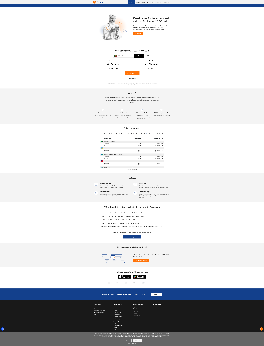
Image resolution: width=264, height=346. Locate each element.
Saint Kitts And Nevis (109, 141)
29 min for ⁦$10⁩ (159, 143)
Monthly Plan (106, 6)
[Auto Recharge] (135, 193)
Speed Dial (143, 183)
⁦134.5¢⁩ (139, 165)
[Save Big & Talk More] (113, 257)
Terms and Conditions (99, 312)
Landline (106, 143)
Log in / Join (166, 2)
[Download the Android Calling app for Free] (139, 276)
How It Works (118, 331)
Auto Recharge (144, 192)
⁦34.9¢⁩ (139, 152)
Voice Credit (116, 307)
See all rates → (132, 78)
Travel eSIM (116, 327)
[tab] (101, 133)
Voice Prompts (105, 192)
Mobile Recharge (117, 321)
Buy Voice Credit (132, 73)
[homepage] (98, 2)
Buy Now (138, 34)
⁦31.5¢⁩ (139, 156)
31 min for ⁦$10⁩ (159, 156)
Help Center (135, 307)
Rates (116, 310)
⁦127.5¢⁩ (139, 163)
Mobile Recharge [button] (140, 2)
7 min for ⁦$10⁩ (159, 163)
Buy (96, 6)
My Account (96, 308)
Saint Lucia (107, 148)
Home (95, 307)
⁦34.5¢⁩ (139, 145)
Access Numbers (123, 6)
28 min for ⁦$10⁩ (159, 145)
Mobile (106, 145)
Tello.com (135, 313)
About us (96, 314)
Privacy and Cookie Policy (99, 310)
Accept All (137, 340)
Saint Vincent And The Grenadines (113, 154)
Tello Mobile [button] (158, 2)
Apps (130, 6)
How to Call (114, 6)
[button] (131, 2)
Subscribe (156, 294)
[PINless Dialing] (96, 184)
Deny (127, 340)
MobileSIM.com (136, 315)
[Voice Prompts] (96, 193)
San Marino (107, 167)
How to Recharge (119, 325)
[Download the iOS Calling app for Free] (124, 276)
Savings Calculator (119, 320)
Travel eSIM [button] (150, 2)
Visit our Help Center (132, 237)
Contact (135, 308)
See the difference (141, 260)
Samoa (106, 161)
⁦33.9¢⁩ (139, 143)
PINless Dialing (105, 183)
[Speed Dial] (135, 184)
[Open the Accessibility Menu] (2, 329)
